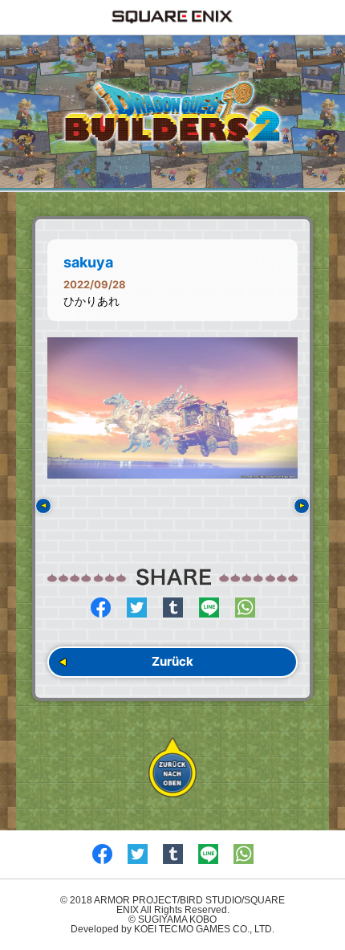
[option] (172, 408)
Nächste (302, 506)
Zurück (172, 661)
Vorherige (43, 506)
